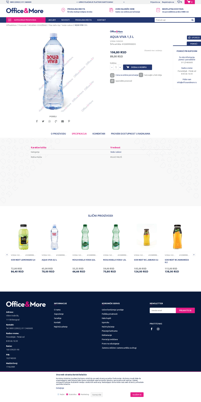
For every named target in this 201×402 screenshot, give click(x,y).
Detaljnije (60, 388)
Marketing (85, 394)
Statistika (72, 394)
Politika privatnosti (109, 314)
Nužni (62, 394)
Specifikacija (79, 133)
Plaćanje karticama (109, 331)
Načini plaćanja (108, 327)
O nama (57, 310)
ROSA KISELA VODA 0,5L (83, 260)
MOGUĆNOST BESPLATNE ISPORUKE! (100, 2)
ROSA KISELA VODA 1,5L (114, 260)
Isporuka (105, 322)
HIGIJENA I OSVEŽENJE (37, 25)
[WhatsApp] (49, 121)
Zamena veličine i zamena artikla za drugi (119, 348)
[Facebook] (37, 121)
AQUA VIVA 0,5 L (49, 260)
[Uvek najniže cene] (111, 10)
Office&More (11, 25)
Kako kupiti (106, 318)
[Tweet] (43, 121)
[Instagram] (158, 329)
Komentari (99, 133)
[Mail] (62, 121)
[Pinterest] (69, 121)
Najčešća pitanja (60, 327)
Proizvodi (22, 25)
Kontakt (57, 322)
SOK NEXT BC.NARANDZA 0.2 (177, 261)
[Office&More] (24, 12)
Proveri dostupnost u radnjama (130, 133)
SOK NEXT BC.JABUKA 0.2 (146, 260)
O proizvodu (58, 133)
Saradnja (57, 318)
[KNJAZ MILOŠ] (116, 32)
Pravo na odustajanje (110, 344)
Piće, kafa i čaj (54, 25)
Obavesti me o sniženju (153, 50)
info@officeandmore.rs (187, 82)
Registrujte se (168, 2)
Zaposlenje (59, 314)
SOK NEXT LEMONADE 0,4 (23, 260)
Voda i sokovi (67, 25)
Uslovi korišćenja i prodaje (113, 310)
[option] (100, 2)
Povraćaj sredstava (110, 339)
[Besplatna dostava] (158, 10)
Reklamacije (107, 335)
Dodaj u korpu (139, 67)
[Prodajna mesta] (63, 10)
